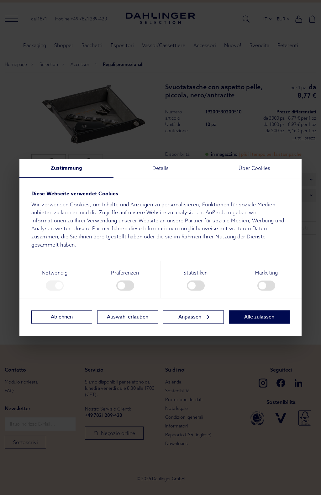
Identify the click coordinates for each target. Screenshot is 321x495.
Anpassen (189, 317)
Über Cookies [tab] (254, 168)
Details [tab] (160, 168)
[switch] (125, 286)
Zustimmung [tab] (66, 168)
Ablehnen (62, 317)
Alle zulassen (259, 317)
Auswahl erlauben (127, 317)
